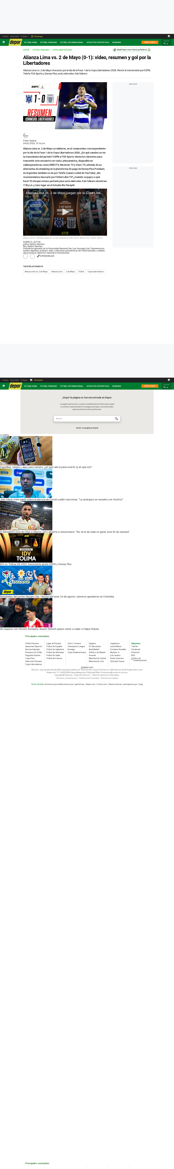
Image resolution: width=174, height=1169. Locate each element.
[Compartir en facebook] (25, 256)
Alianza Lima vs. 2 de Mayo (36, 272)
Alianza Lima (56, 272)
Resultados (150, 42)
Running (116, 42)
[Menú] (4, 42)
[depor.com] (15, 42)
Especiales (14, 36)
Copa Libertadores (96, 272)
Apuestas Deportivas (98, 42)
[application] (65, 212)
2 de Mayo (70, 272)
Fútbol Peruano (48, 42)
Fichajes (24, 36)
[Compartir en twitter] (32, 256)
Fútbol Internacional (71, 42)
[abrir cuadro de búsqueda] (169, 36)
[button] (167, 43)
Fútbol (81, 272)
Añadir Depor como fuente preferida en (132, 50)
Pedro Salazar (29, 141)
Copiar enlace (47, 256)
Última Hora (30, 42)
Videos (5, 36)
